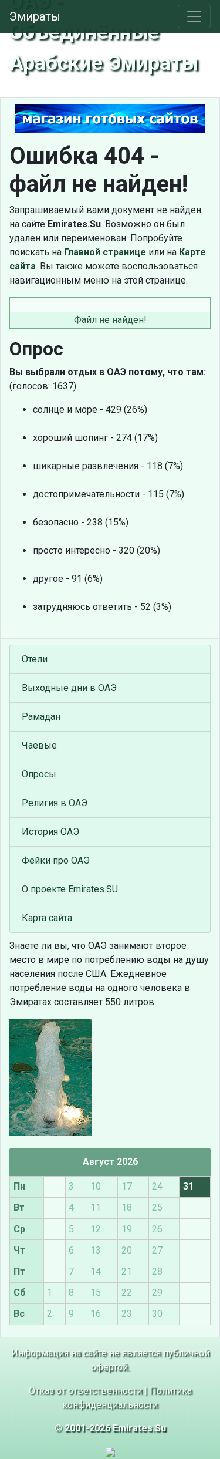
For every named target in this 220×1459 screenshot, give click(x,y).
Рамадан (41, 716)
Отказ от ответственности (85, 1390)
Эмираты (34, 16)
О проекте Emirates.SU (70, 889)
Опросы (39, 774)
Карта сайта (47, 918)
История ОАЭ (50, 831)
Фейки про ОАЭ (56, 860)
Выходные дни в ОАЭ (69, 687)
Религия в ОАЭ (54, 802)
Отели (35, 659)
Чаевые (39, 745)
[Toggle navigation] (194, 16)
